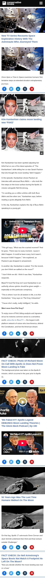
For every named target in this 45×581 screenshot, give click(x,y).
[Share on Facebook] (4, 89)
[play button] (22, 402)
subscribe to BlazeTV (15, 320)
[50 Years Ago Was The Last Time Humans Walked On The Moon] (22, 480)
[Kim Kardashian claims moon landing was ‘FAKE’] (22, 105)
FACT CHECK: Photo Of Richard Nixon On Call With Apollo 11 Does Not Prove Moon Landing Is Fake (22, 364)
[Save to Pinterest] (32, 89)
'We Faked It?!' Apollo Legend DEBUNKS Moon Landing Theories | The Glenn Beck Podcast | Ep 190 (21, 423)
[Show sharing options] (42, 72)
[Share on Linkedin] (18, 89)
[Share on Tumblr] (25, 89)
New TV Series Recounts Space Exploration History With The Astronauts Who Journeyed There (20, 39)
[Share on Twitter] (11, 89)
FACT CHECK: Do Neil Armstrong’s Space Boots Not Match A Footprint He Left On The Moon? (22, 558)
